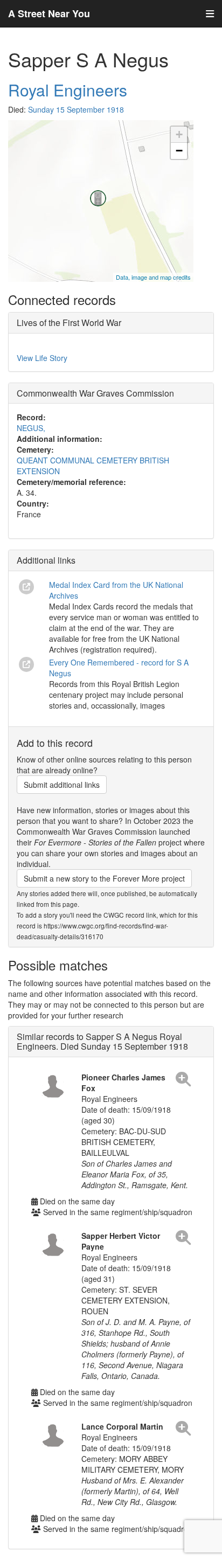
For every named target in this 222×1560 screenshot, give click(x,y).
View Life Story (42, 357)
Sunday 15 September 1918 (76, 109)
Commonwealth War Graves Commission (95, 393)
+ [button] (179, 134)
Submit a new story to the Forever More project (104, 878)
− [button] (179, 150)
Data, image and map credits (153, 277)
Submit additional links (62, 784)
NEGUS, (31, 427)
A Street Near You (49, 13)
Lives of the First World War (69, 322)
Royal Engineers (67, 89)
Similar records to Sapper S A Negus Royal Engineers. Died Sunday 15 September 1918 (102, 1041)
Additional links (46, 560)
